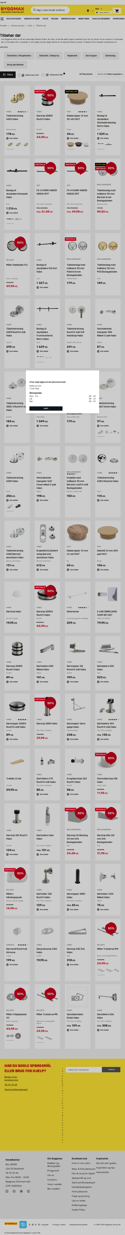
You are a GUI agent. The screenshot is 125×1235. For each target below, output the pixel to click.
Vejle (42, 382)
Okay (46, 408)
